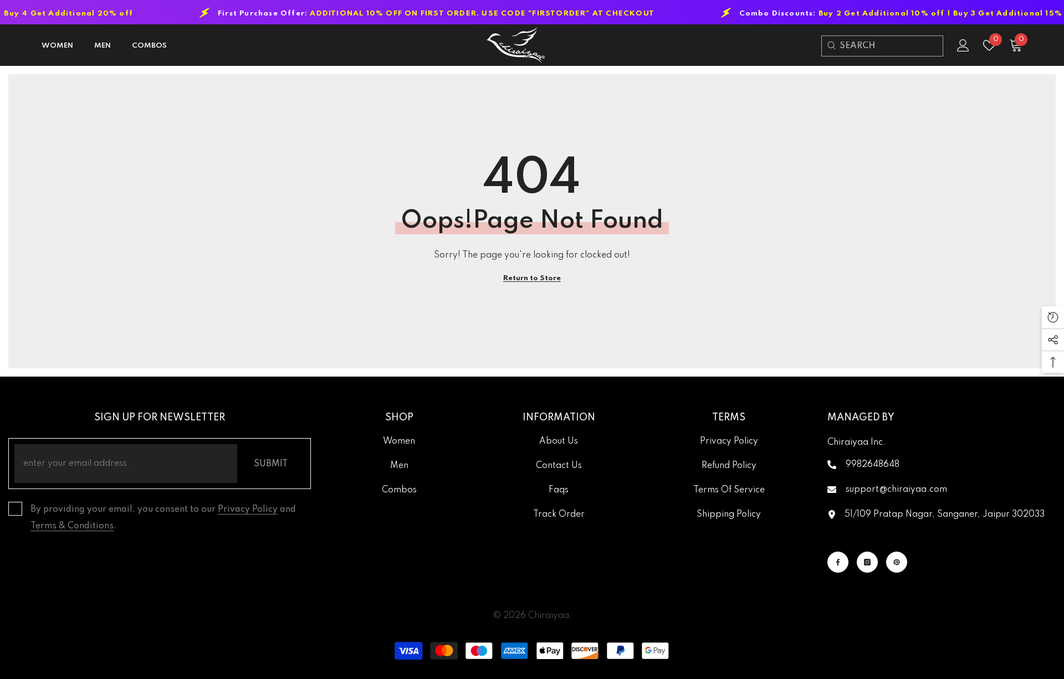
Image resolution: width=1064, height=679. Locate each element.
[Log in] (963, 45)
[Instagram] (867, 562)
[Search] (831, 45)
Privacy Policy (248, 509)
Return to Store (532, 278)
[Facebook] (837, 562)
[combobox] (891, 46)
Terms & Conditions (72, 526)
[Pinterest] (896, 562)
